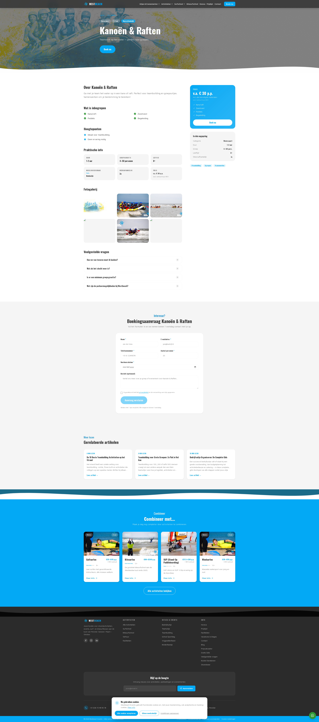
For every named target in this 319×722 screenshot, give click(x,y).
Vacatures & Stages (209, 637)
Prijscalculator (206, 649)
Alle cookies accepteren (126, 713)
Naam (123, 339)
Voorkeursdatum (127, 362)
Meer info (131, 707)
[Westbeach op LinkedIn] (97, 640)
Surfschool (178, 4)
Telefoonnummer (127, 350)
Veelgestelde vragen (209, 657)
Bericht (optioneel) (128, 373)
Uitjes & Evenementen (149, 4)
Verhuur (126, 637)
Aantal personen (167, 350)
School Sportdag (168, 637)
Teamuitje (166, 629)
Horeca (202, 4)
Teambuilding (167, 633)
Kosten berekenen (208, 661)
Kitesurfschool (192, 4)
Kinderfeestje (167, 645)
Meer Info (90, 578)
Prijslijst (210, 4)
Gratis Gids (205, 653)
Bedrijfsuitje (167, 625)
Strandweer (205, 665)
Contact (218, 4)
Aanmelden (188, 688)
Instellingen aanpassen (170, 713)
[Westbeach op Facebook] (86, 640)
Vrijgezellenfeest (168, 641)
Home (102, 15)
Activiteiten (166, 4)
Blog (203, 645)
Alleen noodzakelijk (149, 713)
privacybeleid (143, 392)
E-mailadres (166, 339)
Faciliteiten (127, 641)
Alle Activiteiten (129, 625)
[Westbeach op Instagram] (91, 640)
